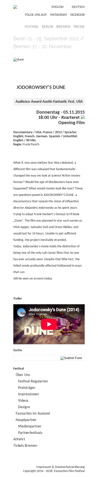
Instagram (58, 15)
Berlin (47, 27)
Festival (32, 27)
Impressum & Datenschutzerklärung (60, 467)
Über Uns (23, 375)
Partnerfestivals (30, 433)
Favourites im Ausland (33, 414)
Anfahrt (19, 439)
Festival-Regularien (33, 381)
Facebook (77, 15)
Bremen (63, 27)
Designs (24, 407)
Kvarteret (71, 117)
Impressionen (28, 394)
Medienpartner (30, 426)
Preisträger (26, 388)
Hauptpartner (26, 420)
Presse (79, 27)
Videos (23, 401)
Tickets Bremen (25, 446)
